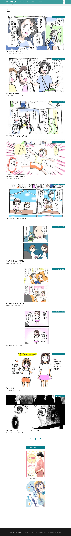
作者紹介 (36, 1)
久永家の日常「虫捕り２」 (14, 51)
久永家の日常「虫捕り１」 (14, 93)
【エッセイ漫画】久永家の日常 (59, 16)
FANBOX (40, 1)
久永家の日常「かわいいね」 (15, 346)
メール (44, 1)
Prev (30, 438)
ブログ (28, 1)
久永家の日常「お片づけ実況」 (15, 261)
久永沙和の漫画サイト (12, 1)
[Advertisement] (35, 517)
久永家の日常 (10, 388)
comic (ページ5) (12, 4)
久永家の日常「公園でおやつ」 (15, 303)
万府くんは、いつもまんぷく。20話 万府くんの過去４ (23, 430)
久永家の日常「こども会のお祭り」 (17, 218)
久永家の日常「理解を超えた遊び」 (17, 176)
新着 (20, 1)
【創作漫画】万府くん (61, 396)
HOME (8, 4)
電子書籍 (32, 1)
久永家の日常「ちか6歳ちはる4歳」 (17, 136)
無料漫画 (23, 1)
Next (41, 438)
